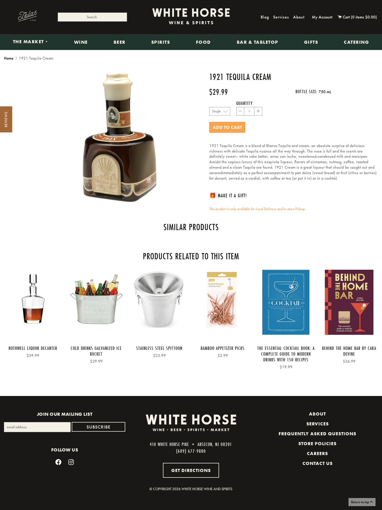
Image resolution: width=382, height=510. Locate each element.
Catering (356, 42)
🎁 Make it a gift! (228, 195)
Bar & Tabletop (257, 42)
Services (281, 17)
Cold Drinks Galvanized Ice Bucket (96, 351)
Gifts (311, 42)
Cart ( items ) (359, 17)
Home (9, 58)
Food (203, 42)
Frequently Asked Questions (317, 433)
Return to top (360, 502)
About (299, 17)
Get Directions (191, 470)
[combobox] (92, 17)
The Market (29, 42)
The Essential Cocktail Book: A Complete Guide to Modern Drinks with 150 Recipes (286, 354)
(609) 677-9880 (191, 451)
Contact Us (317, 463)
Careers (317, 453)
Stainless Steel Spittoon (159, 348)
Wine (81, 42)
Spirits (160, 42)
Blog (265, 17)
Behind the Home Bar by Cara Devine (349, 351)
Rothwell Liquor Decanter (33, 348)
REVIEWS (6, 119)
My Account (322, 17)
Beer (120, 42)
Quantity (244, 103)
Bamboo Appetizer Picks (223, 348)
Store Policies (317, 443)
